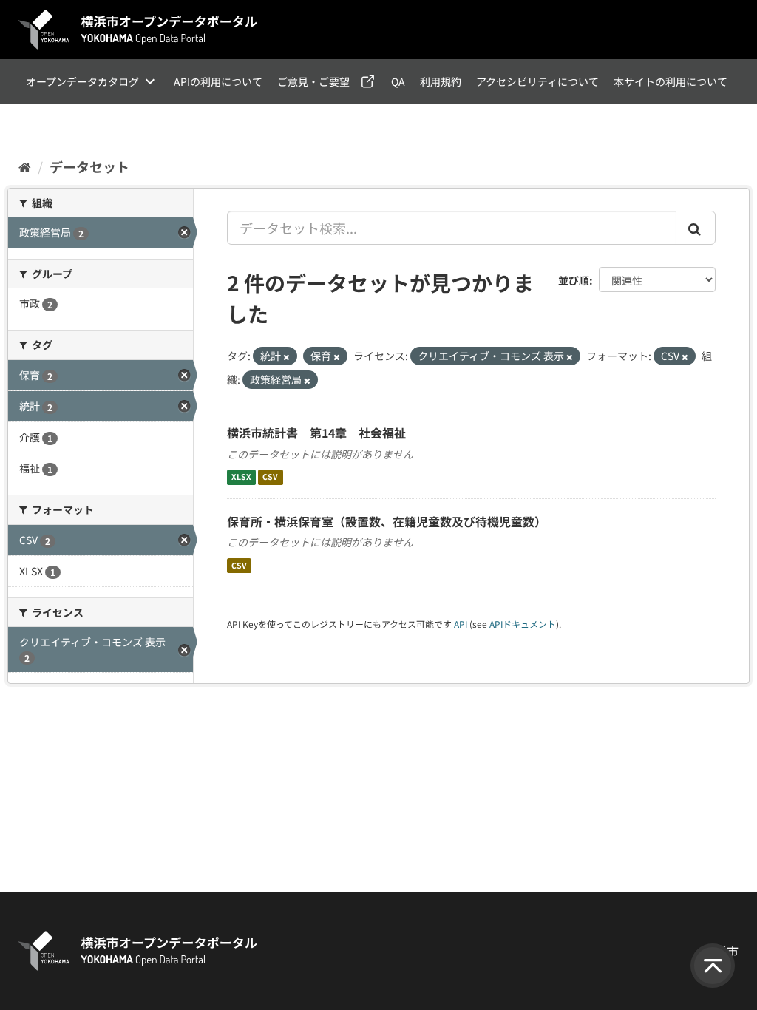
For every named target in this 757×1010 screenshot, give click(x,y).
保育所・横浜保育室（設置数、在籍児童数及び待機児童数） (386, 521)
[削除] (286, 356)
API (460, 623)
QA (398, 81)
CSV (270, 477)
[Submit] (696, 228)
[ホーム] (24, 166)
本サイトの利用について (670, 81)
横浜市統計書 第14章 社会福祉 (316, 432)
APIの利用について (218, 81)
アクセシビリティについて (537, 81)
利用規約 (440, 81)
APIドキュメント (522, 623)
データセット (89, 166)
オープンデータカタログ (82, 81)
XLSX (241, 477)
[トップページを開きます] (138, 29)
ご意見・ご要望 (313, 81)
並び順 (573, 280)
